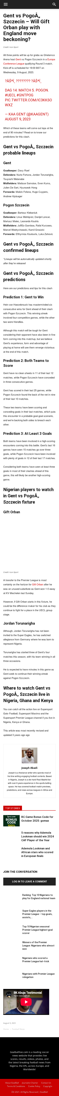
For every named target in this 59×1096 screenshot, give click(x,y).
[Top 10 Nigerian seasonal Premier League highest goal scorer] (11, 933)
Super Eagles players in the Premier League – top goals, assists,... (37, 914)
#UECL (10, 95)
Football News (18, 1029)
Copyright (47, 1086)
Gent (18, 59)
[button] (54, 4)
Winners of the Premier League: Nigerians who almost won (38, 945)
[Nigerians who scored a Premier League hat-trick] (11, 964)
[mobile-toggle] (5, 4)
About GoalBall (12, 1082)
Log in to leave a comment (29, 881)
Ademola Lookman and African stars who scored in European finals (37, 852)
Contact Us (46, 1082)
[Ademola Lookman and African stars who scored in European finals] (11, 855)
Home (6, 1029)
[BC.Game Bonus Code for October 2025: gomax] (11, 820)
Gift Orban (37, 584)
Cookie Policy (34, 1086)
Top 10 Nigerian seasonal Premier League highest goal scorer (37, 929)
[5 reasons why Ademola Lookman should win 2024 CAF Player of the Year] (11, 839)
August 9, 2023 (17, 119)
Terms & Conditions (16, 1086)
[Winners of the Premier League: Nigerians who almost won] (11, 949)
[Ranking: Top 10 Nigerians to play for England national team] (11, 901)
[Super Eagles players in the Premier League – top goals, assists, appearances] (11, 917)
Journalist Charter (30, 1082)
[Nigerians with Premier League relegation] (11, 980)
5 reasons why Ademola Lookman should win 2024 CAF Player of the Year (37, 836)
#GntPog (25, 95)
